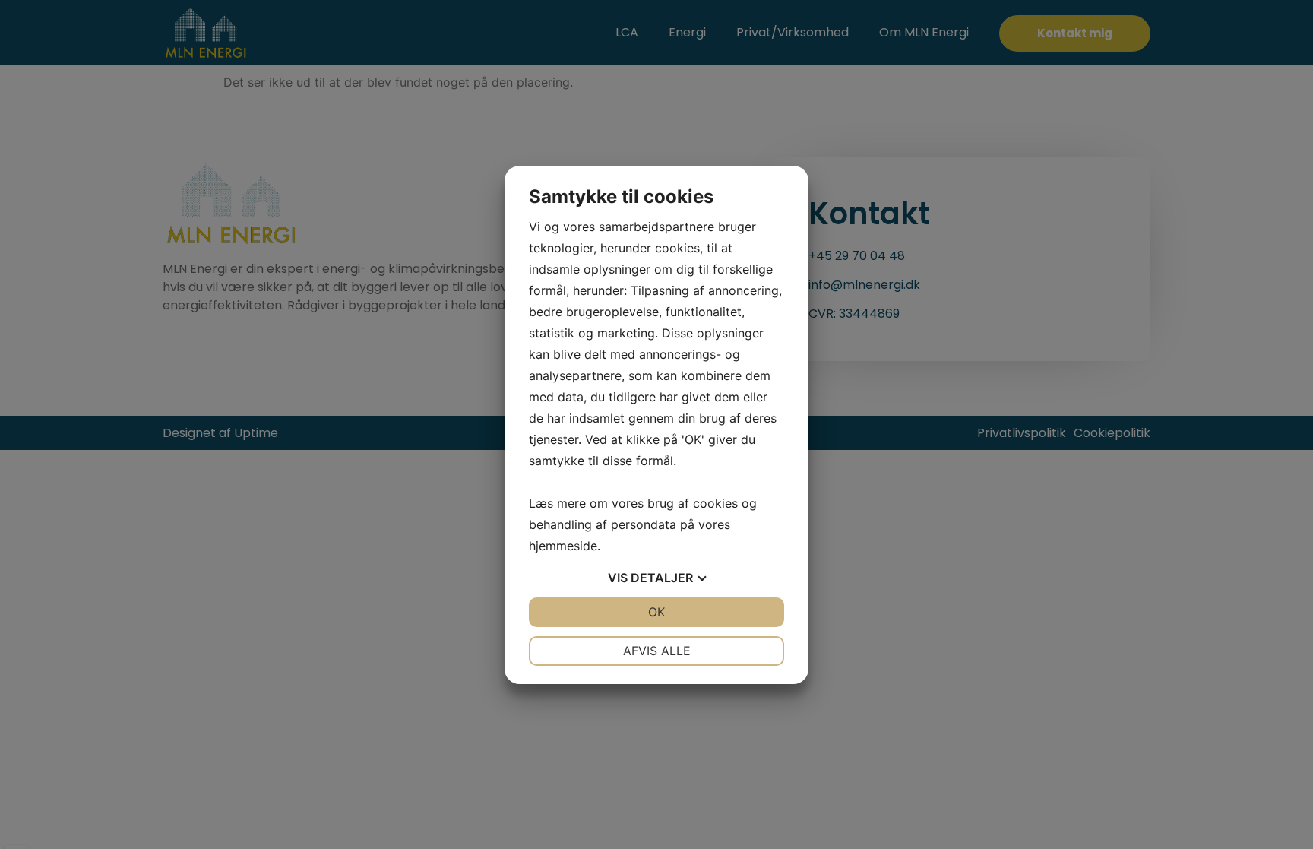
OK (656, 611)
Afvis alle (657, 650)
